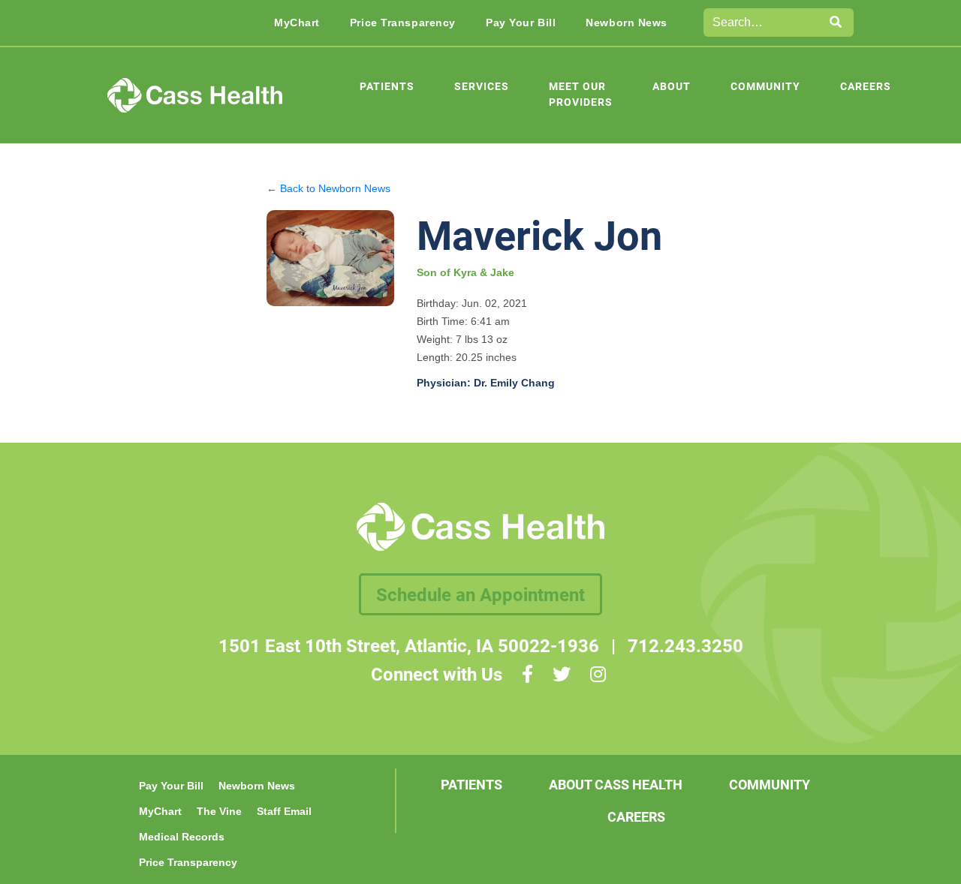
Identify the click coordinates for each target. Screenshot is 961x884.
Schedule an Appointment (480, 594)
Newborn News (626, 23)
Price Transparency (403, 23)
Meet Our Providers (581, 94)
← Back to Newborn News (328, 188)
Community (765, 86)
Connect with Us (436, 673)
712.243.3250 (685, 645)
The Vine (219, 811)
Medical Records (181, 837)
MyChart (297, 23)
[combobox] (761, 22)
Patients (387, 86)
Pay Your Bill (521, 23)
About (671, 86)
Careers (865, 86)
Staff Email (284, 811)
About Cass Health (615, 784)
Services (481, 86)
